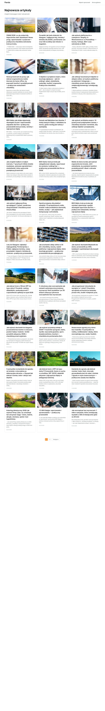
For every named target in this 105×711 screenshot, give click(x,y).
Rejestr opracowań (84, 2)
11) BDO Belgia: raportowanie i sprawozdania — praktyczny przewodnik (50, 412)
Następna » (56, 439)
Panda (7, 2)
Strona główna (96, 2)
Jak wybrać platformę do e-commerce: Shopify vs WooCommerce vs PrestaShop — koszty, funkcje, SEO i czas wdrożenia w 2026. (84, 39)
